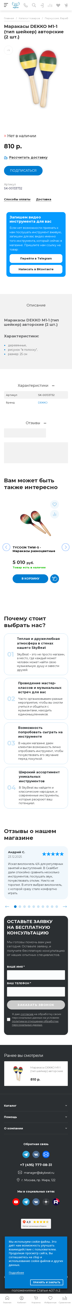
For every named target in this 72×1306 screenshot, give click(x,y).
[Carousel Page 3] (24, 906)
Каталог (10, 1105)
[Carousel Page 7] (43, 906)
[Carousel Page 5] (33, 906)
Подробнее (16, 1273)
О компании (13, 1128)
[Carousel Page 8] (47, 906)
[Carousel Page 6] (38, 906)
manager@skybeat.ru (39, 1172)
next (65, 906)
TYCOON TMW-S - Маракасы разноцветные (34, 549)
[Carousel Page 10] (56, 906)
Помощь (10, 1117)
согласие (27, 1014)
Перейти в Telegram (36, 258)
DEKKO (43, 402)
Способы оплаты (17, 199)
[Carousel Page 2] (20, 906)
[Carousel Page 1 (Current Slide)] (15, 906)
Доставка (43, 199)
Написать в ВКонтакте (36, 269)
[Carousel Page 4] (29, 906)
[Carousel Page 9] (52, 906)
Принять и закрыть (46, 1282)
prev (7, 906)
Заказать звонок (36, 1005)
